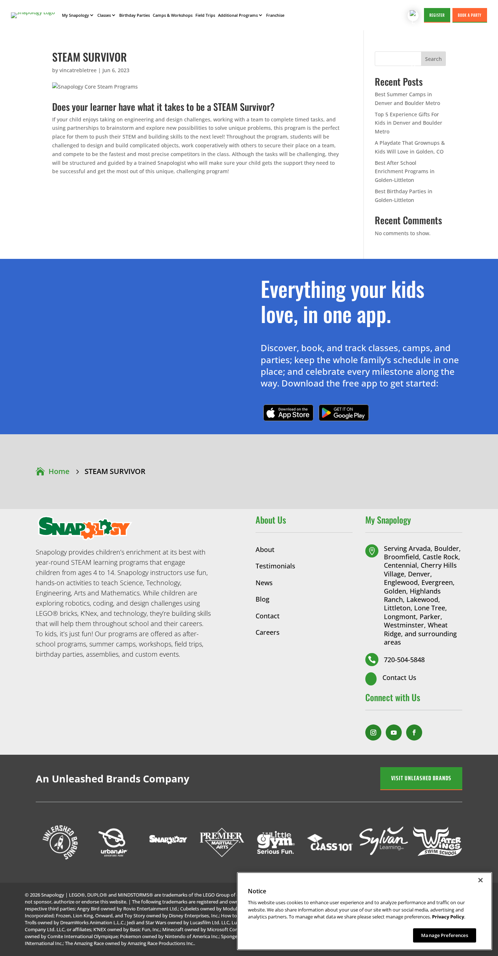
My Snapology (75, 15)
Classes (104, 15)
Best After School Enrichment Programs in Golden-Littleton (405, 171)
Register (437, 15)
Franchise (275, 15)
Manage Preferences (444, 935)
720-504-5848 (404, 659)
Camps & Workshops (172, 15)
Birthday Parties (134, 15)
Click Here (288, 412)
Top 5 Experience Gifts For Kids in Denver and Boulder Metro (408, 123)
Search (433, 58)
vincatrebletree (78, 70)
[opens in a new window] (373, 732)
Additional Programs (238, 15)
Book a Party (470, 15)
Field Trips (205, 15)
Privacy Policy (448, 916)
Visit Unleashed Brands (421, 778)
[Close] (480, 880)
